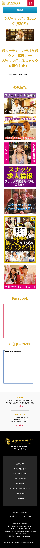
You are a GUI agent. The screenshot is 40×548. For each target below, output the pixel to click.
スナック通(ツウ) (20, 479)
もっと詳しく (20, 406)
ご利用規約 (24, 513)
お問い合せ (20, 499)
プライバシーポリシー (15, 516)
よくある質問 (20, 484)
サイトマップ (27, 516)
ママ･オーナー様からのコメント (20, 489)
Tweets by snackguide (12, 351)
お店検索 (30, 3)
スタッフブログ (20, 494)
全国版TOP (20, 464)
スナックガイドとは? (20, 474)
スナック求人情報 (20, 469)
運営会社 (15, 513)
